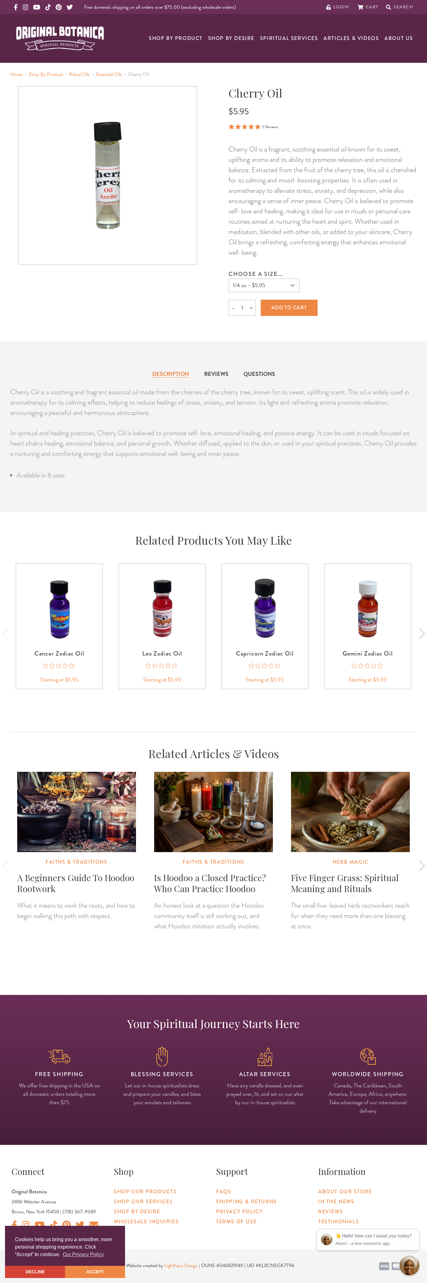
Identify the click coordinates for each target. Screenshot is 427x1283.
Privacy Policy (239, 1211)
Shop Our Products (145, 1191)
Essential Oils (109, 74)
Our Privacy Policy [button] (83, 1254)
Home (16, 74)
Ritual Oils (79, 74)
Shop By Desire (231, 38)
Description (170, 374)
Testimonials (338, 1221)
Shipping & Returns (246, 1201)
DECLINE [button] (35, 1271)
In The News (336, 1201)
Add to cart (289, 307)
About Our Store (345, 1191)
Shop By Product (176, 38)
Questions (259, 374)
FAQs (223, 1191)
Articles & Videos (351, 38)
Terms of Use (236, 1221)
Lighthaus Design (181, 1265)
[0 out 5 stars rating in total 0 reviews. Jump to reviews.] (59, 665)
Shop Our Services (143, 1201)
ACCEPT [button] (95, 1271)
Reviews (216, 374)
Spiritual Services (289, 38)
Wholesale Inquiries (146, 1221)
